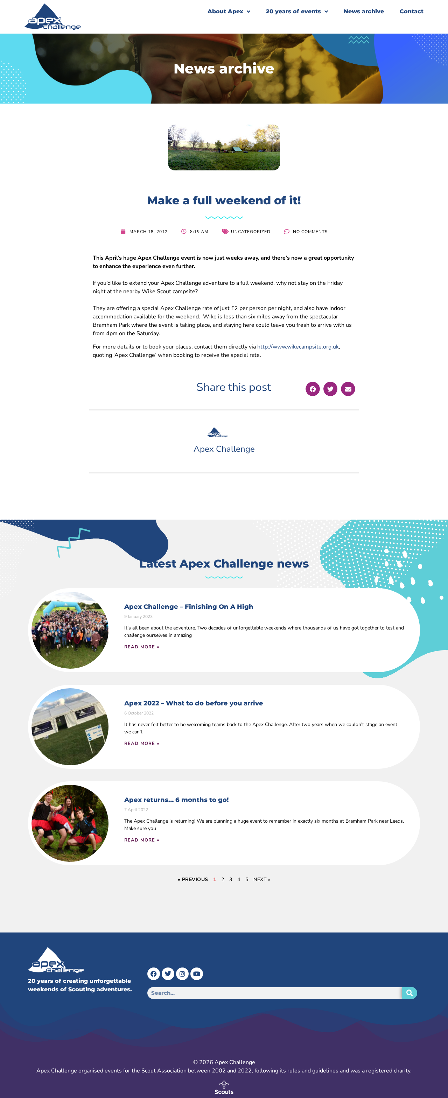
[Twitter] (168, 973)
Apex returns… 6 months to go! (176, 800)
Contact (412, 11)
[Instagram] (182, 973)
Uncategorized (251, 231)
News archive (364, 11)
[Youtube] (196, 973)
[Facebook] (153, 973)
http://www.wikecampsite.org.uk (298, 347)
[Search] (409, 993)
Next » (261, 879)
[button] (313, 389)
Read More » (141, 647)
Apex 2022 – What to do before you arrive (193, 703)
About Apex (225, 11)
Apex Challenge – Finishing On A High (188, 607)
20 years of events (293, 11)
